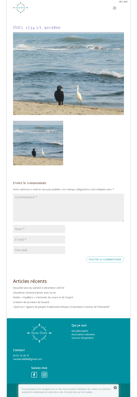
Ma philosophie (80, 330)
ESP (126, 1)
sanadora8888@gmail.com (27, 359)
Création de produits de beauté (31, 302)
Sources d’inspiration (83, 337)
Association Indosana (83, 334)
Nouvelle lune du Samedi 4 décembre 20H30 (38, 287)
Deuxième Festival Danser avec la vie (34, 292)
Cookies (88, 392)
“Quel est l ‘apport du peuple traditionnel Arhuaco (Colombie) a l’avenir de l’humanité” (61, 306)
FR (120, 1)
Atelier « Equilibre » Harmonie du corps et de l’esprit (43, 297)
